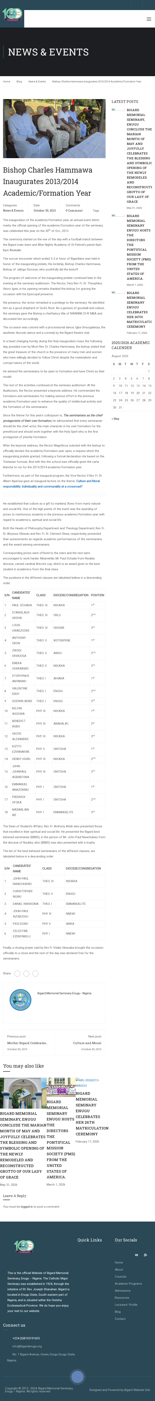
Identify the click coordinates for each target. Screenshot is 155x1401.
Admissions (123, 1290)
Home (6, 81)
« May (115, 419)
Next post (94, 1036)
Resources (122, 1298)
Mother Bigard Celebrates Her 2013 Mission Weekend (27, 1045)
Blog (19, 81)
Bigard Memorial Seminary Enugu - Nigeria (64, 993)
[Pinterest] (35, 974)
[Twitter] (26, 974)
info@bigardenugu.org (27, 1346)
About (119, 1269)
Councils (120, 1276)
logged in (27, 1206)
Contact (120, 1319)
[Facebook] (17, 974)
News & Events (37, 81)
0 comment (74, 210)
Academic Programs (128, 1283)
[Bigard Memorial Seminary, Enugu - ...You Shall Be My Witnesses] (12, 15)
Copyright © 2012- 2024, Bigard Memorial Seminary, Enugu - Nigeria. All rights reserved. (39, 1390)
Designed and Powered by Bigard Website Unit (119, 1390)
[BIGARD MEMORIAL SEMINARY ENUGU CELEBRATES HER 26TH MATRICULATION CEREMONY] (92, 1083)
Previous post (16, 1036)
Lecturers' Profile (126, 1305)
